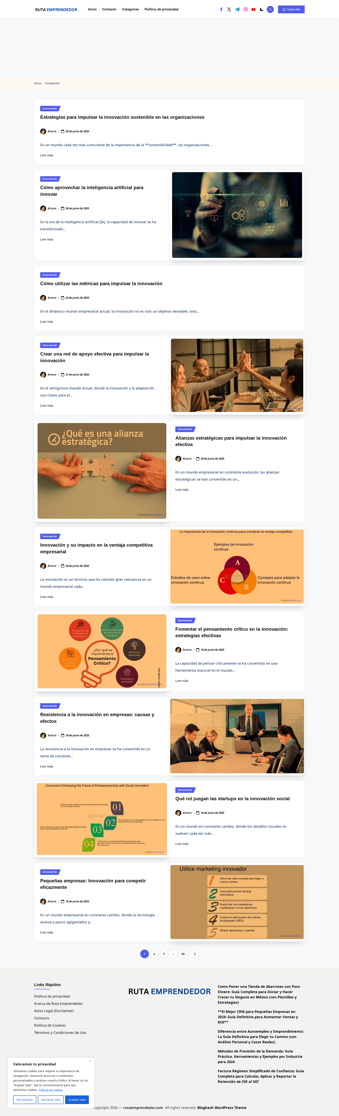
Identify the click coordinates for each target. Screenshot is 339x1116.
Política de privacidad (52, 996)
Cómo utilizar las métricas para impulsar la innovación (101, 283)
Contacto (41, 1018)
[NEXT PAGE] (194, 954)
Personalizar (25, 1099)
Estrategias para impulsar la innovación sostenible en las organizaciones (122, 117)
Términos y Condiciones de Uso (60, 1032)
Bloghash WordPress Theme (221, 1107)
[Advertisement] (169, 48)
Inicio (37, 83)
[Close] (90, 1061)
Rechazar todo (50, 1099)
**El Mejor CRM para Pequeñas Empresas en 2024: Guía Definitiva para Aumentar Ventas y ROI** (258, 1016)
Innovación (50, 108)
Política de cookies (51, 1090)
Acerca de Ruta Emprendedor (58, 1003)
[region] (51, 1083)
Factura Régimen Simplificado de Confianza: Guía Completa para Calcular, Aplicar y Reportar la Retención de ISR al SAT (261, 1076)
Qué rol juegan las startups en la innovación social (232, 798)
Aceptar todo (77, 1099)
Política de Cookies (50, 1025)
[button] (291, 9)
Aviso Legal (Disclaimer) (54, 1010)
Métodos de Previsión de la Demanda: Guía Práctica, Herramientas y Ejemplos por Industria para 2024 (260, 1056)
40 (183, 954)
